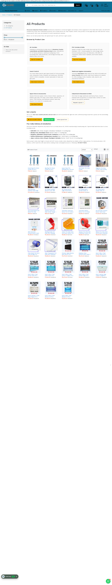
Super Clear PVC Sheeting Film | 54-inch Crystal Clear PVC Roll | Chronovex (68, 168)
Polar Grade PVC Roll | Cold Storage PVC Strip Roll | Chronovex (33, 253)
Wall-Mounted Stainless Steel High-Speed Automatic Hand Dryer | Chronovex (33, 190)
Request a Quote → (78, 102)
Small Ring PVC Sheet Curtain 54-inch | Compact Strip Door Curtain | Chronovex (33, 168)
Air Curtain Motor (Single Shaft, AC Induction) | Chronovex (101, 190)
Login (105, 4)
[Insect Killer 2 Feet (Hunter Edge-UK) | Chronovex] (85, 266)
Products (44, 10)
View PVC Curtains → (78, 59)
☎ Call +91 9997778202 (34, 119)
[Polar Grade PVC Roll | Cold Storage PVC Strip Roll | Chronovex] (34, 245)
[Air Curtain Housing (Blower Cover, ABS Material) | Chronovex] (51, 181)
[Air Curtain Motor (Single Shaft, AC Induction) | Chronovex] (102, 181)
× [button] (16, 576)
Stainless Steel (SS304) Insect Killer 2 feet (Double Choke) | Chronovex (84, 253)
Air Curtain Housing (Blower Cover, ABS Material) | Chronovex (50, 190)
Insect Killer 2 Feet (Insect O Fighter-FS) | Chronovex (67, 275)
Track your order (105, 10)
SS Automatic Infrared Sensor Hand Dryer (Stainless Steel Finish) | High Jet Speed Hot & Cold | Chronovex (102, 211)
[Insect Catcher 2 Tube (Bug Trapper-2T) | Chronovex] (34, 287)
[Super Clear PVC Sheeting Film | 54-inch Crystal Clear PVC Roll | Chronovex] (68, 160)
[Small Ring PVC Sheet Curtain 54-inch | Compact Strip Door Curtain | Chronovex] (34, 160)
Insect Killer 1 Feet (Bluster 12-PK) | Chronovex (66, 296)
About (35, 10)
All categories (9, 25)
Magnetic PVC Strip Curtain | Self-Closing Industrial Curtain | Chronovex (101, 168)
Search (78, 5)
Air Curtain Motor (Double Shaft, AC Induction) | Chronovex (84, 190)
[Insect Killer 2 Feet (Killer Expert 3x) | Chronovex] (51, 266)
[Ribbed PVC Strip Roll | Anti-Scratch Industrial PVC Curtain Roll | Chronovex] (102, 224)
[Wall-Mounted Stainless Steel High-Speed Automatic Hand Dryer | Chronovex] (34, 181)
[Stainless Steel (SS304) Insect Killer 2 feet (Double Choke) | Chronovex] (85, 245)
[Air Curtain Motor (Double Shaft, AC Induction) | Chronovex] (85, 181)
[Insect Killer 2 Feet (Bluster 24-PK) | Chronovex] (51, 287)
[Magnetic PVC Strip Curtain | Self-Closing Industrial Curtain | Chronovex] (102, 160)
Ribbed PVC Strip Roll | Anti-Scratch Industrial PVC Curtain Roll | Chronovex (102, 232)
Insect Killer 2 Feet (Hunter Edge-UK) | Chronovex (84, 275)
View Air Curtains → (36, 59)
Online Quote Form (62, 119)
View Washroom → (78, 81)
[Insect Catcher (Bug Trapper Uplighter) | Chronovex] (102, 266)
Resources (63, 10)
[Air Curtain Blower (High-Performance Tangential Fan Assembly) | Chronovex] (68, 181)
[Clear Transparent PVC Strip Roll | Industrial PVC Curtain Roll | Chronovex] (51, 245)
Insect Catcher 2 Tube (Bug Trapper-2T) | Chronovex (33, 296)
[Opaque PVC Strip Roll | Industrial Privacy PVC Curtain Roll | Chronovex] (85, 224)
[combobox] (95, 149)
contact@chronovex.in (64, 142)
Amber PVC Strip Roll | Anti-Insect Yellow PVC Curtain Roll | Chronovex (68, 232)
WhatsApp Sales (49, 119)
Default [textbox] (96, 149)
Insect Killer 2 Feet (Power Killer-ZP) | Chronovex (33, 275)
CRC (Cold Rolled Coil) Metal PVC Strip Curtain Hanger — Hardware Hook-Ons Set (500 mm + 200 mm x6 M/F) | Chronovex (33, 211)
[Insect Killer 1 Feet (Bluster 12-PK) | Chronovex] (68, 287)
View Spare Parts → (36, 104)
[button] (9, 576)
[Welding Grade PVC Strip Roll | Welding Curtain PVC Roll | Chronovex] (51, 224)
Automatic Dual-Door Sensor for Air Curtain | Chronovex (67, 211)
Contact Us (73, 10)
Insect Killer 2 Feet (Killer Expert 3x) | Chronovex (50, 275)
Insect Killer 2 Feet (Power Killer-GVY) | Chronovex (101, 253)
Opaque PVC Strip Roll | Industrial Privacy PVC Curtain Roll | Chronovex (85, 232)
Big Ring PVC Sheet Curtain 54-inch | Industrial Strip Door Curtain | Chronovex (50, 168)
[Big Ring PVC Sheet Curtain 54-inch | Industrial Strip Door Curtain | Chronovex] (51, 160)
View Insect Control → (37, 81)
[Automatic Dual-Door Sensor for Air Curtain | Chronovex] (68, 202)
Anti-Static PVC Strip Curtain (84, 168)
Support (81, 10)
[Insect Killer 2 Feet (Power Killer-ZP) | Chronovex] (34, 266)
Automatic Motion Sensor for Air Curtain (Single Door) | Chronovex (84, 211)
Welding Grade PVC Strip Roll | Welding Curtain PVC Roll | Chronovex (50, 232)
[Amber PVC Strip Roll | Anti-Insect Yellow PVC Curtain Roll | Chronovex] (68, 224)
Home (28, 10)
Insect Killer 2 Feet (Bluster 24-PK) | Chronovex (50, 296)
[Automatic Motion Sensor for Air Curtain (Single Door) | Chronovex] (85, 202)
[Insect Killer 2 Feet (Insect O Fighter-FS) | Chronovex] (68, 266)
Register (106, 6)
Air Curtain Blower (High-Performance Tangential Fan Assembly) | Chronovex (67, 190)
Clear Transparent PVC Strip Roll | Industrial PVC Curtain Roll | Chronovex (50, 253)
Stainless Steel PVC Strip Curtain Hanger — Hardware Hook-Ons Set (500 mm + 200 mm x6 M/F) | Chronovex (51, 211)
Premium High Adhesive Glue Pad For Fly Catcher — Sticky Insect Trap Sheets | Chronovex (68, 253)
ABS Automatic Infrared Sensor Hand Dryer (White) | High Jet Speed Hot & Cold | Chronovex (34, 232)
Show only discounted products (11, 50)
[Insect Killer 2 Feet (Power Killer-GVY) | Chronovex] (102, 245)
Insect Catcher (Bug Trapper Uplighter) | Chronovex (101, 275)
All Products (8, 27)
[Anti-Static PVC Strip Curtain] (85, 160)
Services (53, 10)
